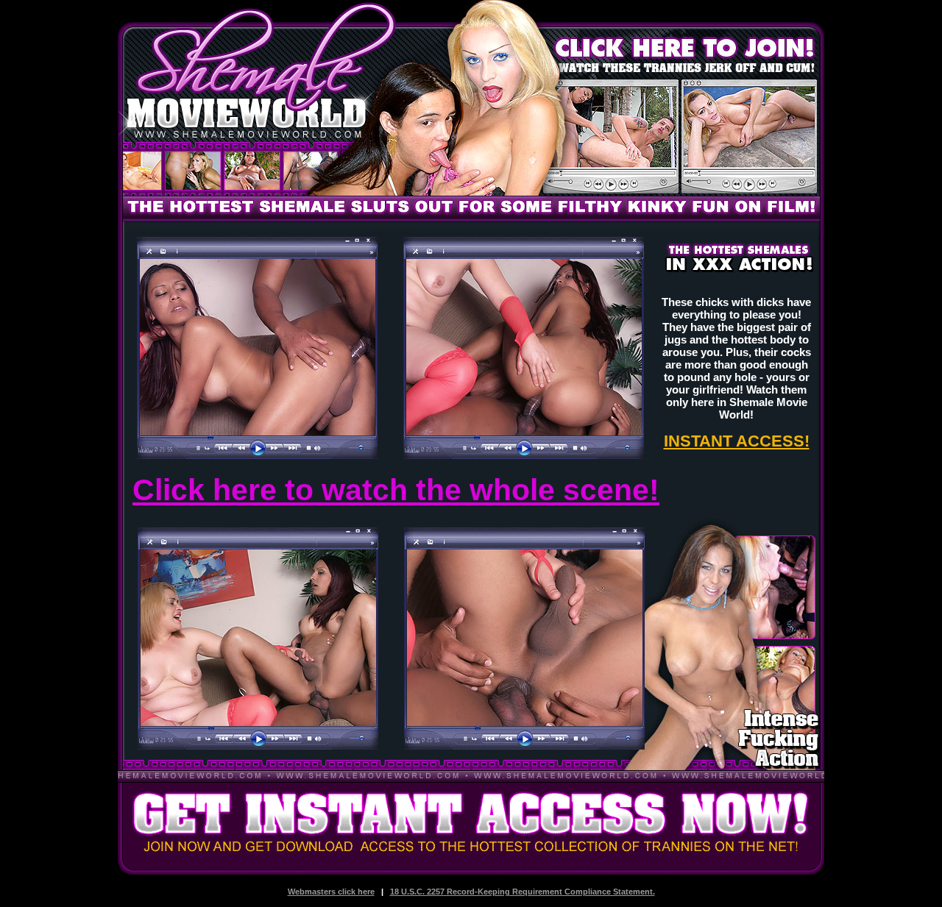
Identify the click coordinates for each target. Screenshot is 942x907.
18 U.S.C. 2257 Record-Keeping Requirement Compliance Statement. (522, 891)
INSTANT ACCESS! (737, 441)
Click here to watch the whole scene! (395, 490)
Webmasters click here (331, 891)
